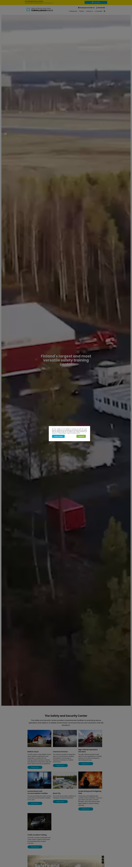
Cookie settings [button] (58, 436)
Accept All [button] (81, 436)
